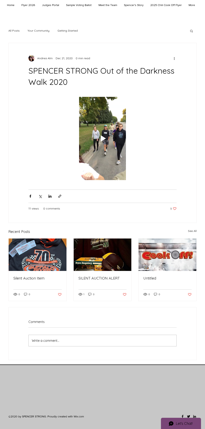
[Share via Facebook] (30, 196)
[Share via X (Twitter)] (40, 196)
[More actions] (174, 58)
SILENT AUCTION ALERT (99, 278)
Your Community (38, 30)
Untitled (149, 278)
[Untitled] (167, 255)
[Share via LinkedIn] (50, 196)
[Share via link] (60, 196)
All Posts (14, 30)
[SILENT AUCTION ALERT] (103, 255)
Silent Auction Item (28, 278)
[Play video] (102, 138)
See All (192, 231)
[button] (191, 30)
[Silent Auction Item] (37, 255)
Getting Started (67, 30)
